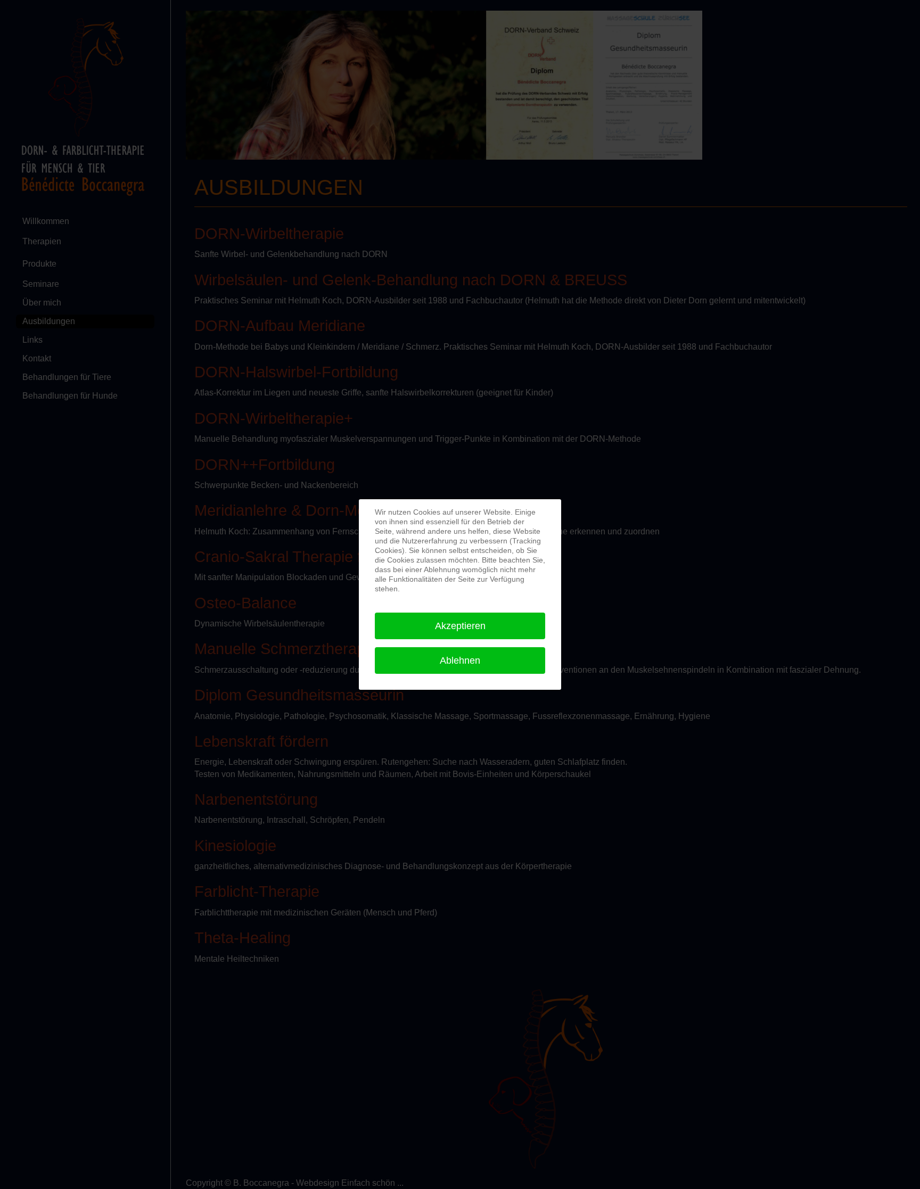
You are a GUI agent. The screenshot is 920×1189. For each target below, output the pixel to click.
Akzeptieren (460, 626)
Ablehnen (460, 660)
